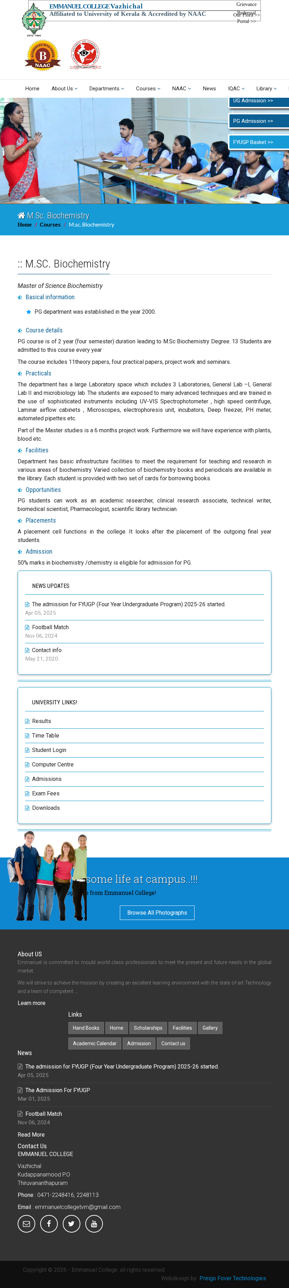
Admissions (47, 779)
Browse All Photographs (157, 912)
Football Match (50, 627)
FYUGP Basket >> (253, 142)
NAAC (179, 88)
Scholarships (148, 1028)
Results (41, 721)
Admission (139, 1043)
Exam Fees (46, 793)
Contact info (47, 650)
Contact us (173, 1043)
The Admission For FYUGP (57, 1090)
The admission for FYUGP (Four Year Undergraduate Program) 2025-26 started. (129, 604)
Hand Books (86, 1028)
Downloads (46, 808)
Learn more (31, 1003)
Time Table (45, 735)
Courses (146, 88)
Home (32, 88)
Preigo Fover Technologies (232, 1278)
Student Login (49, 750)
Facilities (182, 1028)
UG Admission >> (253, 100)
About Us (62, 88)
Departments (104, 88)
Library (264, 88)
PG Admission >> (253, 121)
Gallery (210, 1028)
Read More (31, 1134)
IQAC (234, 88)
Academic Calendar (95, 1043)
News (209, 88)
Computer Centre (53, 764)
